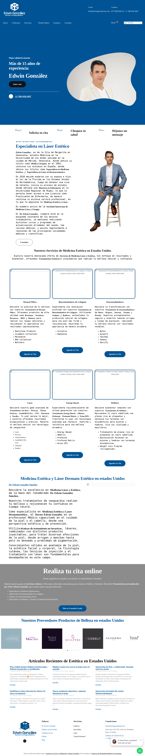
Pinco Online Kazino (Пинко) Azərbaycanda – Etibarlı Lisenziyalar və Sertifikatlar (29, 668)
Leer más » (13, 684)
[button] (3, 638)
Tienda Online (43, 23)
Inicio (5, 23)
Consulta (68, 23)
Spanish (130, 22)
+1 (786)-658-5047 (23, 96)
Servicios (27, 23)
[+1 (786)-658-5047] (11, 96)
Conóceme (16, 23)
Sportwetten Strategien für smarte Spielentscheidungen (110, 692)
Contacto (56, 23)
